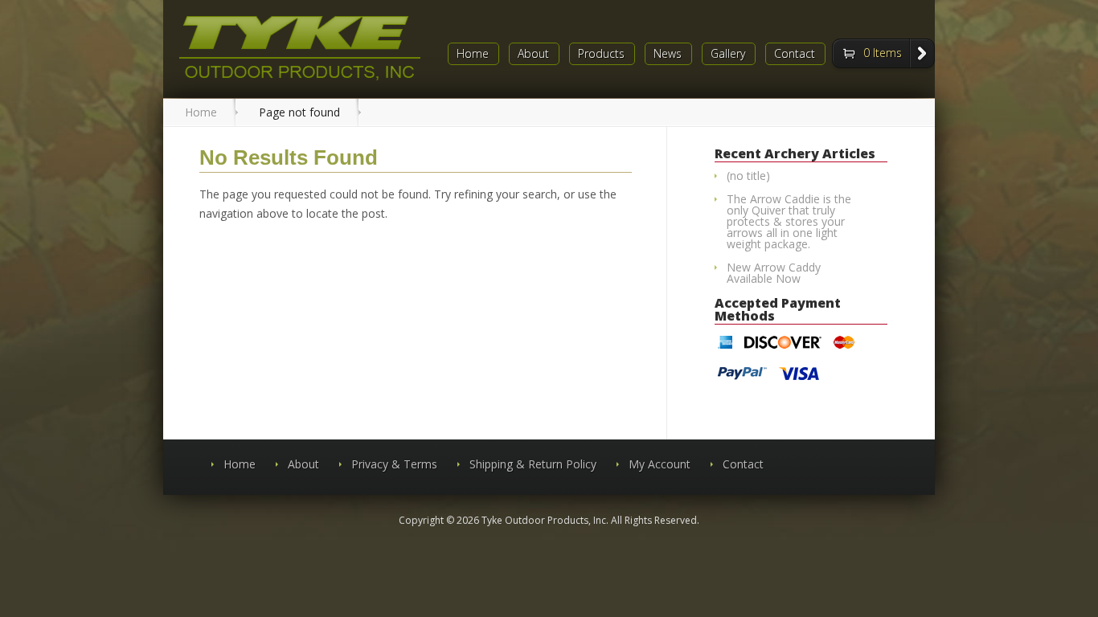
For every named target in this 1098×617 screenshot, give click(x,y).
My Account (659, 464)
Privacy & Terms (394, 464)
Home (473, 54)
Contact (794, 54)
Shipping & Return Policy (532, 464)
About (533, 54)
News (667, 54)
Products (601, 54)
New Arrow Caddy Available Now (774, 272)
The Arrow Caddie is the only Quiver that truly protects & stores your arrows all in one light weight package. (789, 221)
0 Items (882, 52)
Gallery (728, 54)
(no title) (748, 175)
